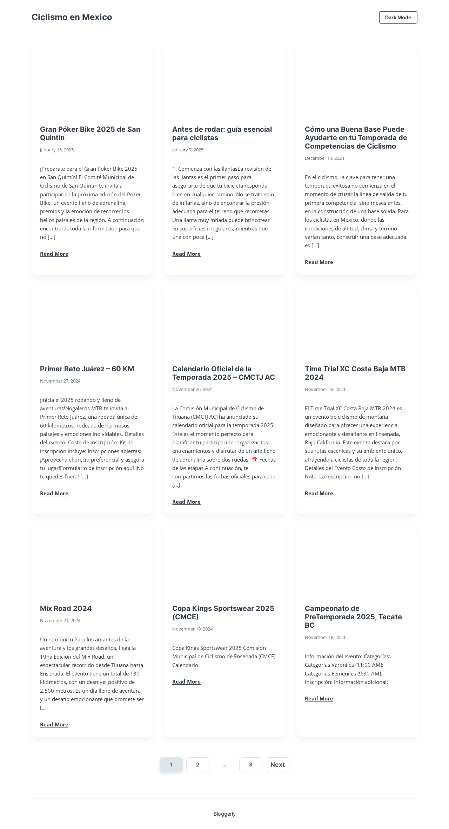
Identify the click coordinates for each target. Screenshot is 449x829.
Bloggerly (225, 814)
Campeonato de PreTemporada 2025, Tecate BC (353, 616)
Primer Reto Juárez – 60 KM (87, 369)
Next (277, 764)
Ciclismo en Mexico (72, 17)
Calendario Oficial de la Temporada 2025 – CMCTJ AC (223, 373)
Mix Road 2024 (66, 608)
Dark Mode (398, 17)
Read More (54, 253)
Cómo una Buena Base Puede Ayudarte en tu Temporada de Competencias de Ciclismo (356, 137)
